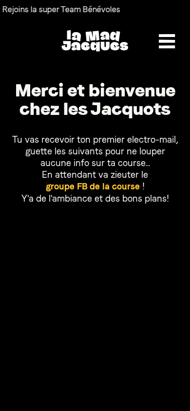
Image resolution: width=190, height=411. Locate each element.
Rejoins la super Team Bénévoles (59, 9)
